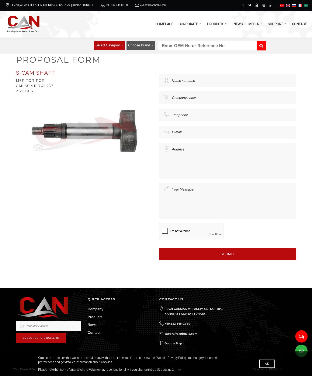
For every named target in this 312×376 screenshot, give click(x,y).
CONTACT (299, 24)
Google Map (173, 343)
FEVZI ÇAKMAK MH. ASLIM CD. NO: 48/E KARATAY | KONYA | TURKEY (52, 5)
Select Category (108, 45)
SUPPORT (275, 24)
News (92, 325)
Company (95, 309)
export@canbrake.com (153, 5)
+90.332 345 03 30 (117, 5)
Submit (227, 254)
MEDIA (253, 24)
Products (95, 317)
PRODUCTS (215, 24)
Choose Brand (139, 45)
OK (267, 363)
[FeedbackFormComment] (301, 336)
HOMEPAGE (164, 24)
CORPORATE (188, 24)
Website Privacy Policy (171, 357)
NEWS (238, 24)
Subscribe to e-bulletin (41, 337)
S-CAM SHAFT (35, 73)
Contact (94, 332)
